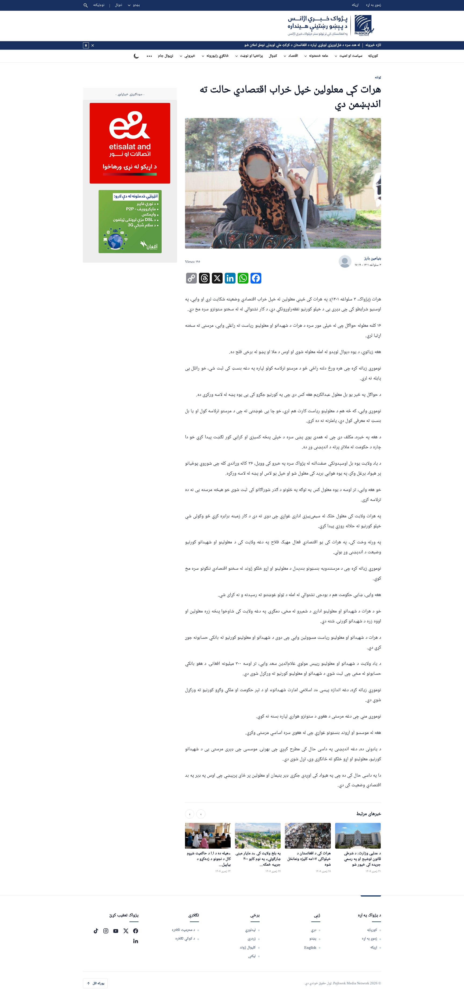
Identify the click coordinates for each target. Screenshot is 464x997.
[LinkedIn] (136, 941)
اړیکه (355, 5)
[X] (126, 931)
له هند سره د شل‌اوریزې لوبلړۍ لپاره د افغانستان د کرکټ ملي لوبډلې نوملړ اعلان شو (302, 45)
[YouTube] (116, 931)
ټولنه (378, 77)
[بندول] (92, 45)
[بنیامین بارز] (345, 261)
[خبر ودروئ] (86, 45)
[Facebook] (136, 931)
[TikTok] (96, 931)
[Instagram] (106, 931)
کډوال (273, 56)
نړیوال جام (165, 56)
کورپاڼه (373, 56)
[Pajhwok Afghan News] (331, 26)
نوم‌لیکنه (98, 5)
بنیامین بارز (372, 258)
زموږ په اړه (373, 5)
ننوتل (118, 5)
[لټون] (85, 5)
